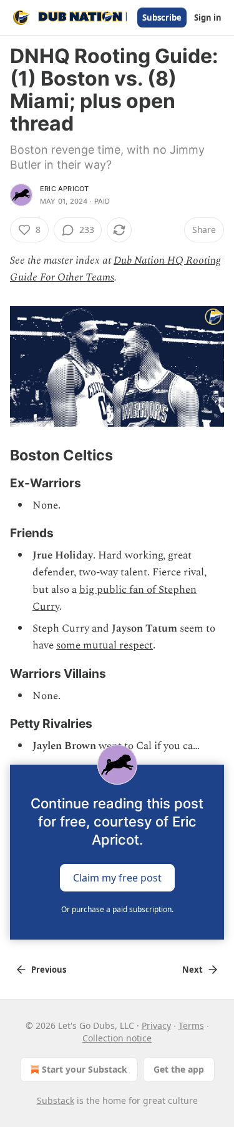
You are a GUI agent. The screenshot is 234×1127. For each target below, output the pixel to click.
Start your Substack (84, 1069)
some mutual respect (104, 645)
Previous (48, 969)
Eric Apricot (64, 188)
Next (192, 969)
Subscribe (162, 17)
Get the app (179, 1069)
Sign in (208, 17)
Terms (191, 1025)
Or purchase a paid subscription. (117, 909)
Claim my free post (117, 878)
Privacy (156, 1025)
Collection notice (117, 1038)
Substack (55, 1100)
